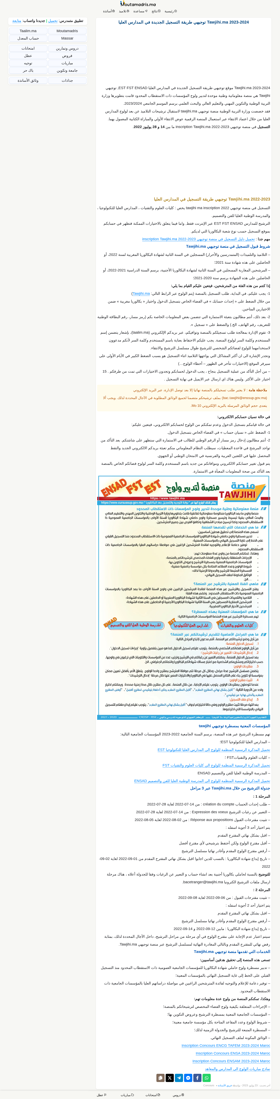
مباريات (67, 63)
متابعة (16, 21)
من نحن (260, 1095)
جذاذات (67, 80)
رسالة (234, 1095)
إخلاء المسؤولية (216, 1095)
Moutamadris (67, 31)
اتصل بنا (272, 1095)
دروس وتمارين (67, 48)
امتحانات (28, 48)
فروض (67, 56)
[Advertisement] (183, 53)
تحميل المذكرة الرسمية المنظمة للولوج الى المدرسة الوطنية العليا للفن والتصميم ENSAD (202, 781)
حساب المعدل (28, 38)
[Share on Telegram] (179, 1078)
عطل (28, 56)
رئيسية (169, 11)
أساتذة (107, 11)
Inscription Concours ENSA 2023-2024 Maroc (233, 1053)
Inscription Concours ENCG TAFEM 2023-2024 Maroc (226, 1045)
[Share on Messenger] (188, 1078)
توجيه (28, 63)
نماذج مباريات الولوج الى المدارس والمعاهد (237, 1069)
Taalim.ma (28, 31)
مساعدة (139, 11)
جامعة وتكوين (67, 70)
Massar (67, 38)
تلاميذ (122, 11)
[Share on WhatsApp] (207, 1078)
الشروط (196, 1095)
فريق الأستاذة (225, 1085)
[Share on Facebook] (197, 1078)
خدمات (246, 1095)
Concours (208, 1085)
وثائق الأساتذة (28, 80)
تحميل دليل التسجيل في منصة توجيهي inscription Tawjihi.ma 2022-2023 (198, 239)
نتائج (154, 11)
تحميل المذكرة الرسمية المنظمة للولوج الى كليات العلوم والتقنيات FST (216, 765)
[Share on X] (170, 1078)
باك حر (28, 70)
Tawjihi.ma (141, 293)
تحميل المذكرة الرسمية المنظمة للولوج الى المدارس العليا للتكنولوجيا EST (214, 750)
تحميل (53, 21)
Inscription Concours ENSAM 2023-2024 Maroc (231, 1061)
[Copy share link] (160, 1078)
